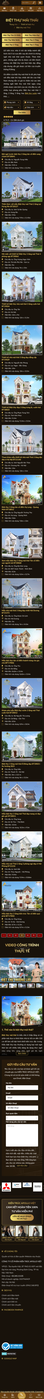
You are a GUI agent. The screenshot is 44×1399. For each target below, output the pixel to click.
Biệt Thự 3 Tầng (32, 40)
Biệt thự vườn (31, 93)
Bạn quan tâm (11, 1113)
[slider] (8, 117)
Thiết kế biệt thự (27, 24)
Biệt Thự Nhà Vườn (12, 40)
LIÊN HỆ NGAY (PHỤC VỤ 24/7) (22, 1217)
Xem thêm (22, 1053)
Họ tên (9, 1083)
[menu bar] (40, 3)
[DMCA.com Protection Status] (9, 1354)
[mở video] (22, 970)
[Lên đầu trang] (40, 1388)
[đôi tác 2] (6, 1187)
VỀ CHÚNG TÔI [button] (10, 1251)
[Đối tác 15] (37, 1187)
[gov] (12, 1346)
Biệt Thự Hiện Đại (32, 35)
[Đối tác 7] (16, 1185)
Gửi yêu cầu (22, 1166)
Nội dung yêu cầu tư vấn (16, 1122)
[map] (22, 1374)
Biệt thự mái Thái (23, 28)
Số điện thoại (11, 1103)
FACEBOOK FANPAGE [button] (13, 1310)
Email (8, 1093)
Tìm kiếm (22, 112)
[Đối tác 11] (27, 1185)
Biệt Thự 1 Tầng (32, 45)
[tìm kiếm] (33, 2)
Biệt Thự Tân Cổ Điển (12, 35)
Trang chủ (13, 24)
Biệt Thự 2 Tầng (12, 45)
